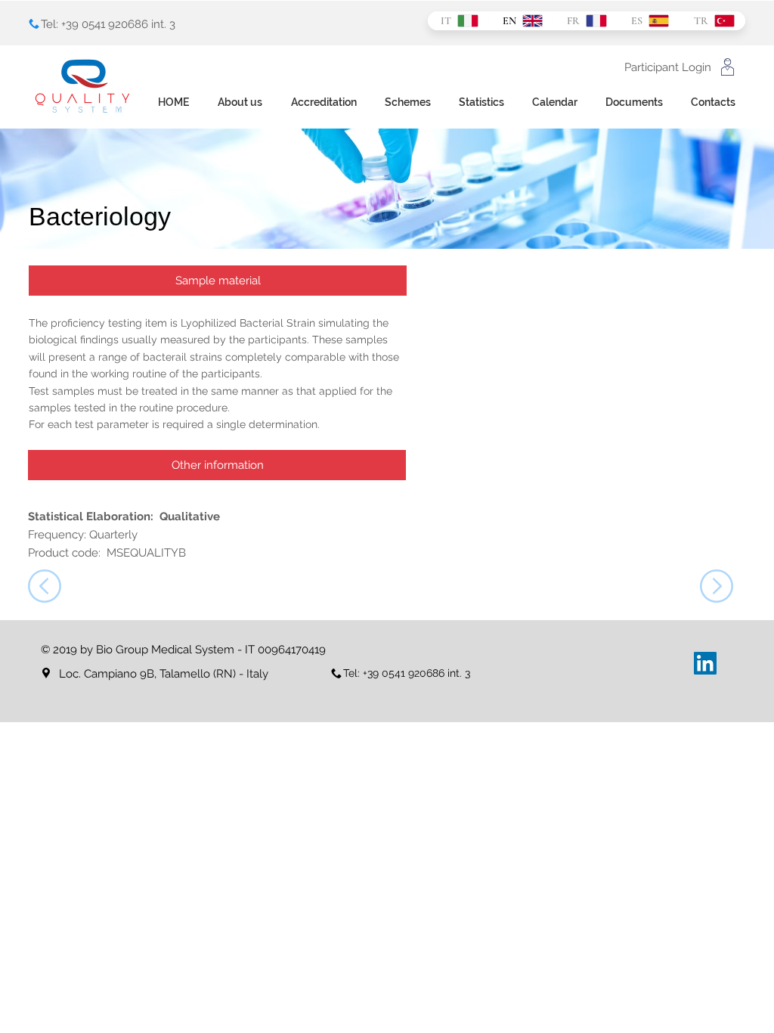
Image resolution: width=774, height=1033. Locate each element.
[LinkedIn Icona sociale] (705, 663)
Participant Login (667, 67)
